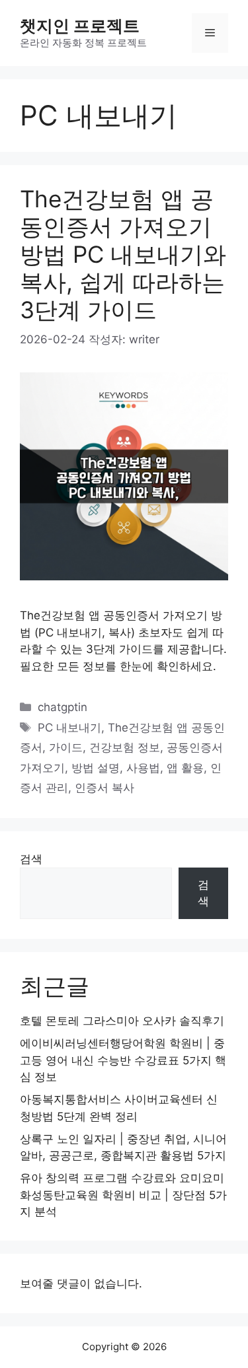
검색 (31, 859)
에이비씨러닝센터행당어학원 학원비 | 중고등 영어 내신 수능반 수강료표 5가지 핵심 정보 (123, 1060)
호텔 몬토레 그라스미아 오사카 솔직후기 (122, 1020)
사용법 (143, 767)
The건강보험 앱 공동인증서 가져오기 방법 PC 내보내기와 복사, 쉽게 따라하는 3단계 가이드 (123, 254)
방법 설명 (95, 767)
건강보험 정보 (124, 747)
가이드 (66, 747)
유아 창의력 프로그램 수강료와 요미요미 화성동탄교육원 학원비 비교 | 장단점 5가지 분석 (123, 1194)
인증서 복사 (104, 787)
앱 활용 (185, 767)
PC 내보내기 (69, 727)
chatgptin (62, 707)
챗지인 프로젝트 (80, 26)
